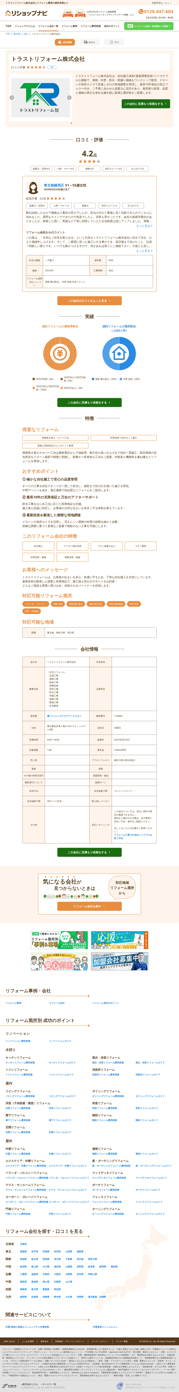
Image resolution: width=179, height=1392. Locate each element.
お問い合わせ (9, 1341)
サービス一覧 (49, 1384)
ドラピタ (50, 1372)
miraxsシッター (42, 1369)
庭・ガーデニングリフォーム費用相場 (111, 1165)
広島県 (57, 1281)
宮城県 (46, 1251)
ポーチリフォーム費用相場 (105, 1189)
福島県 (80, 1251)
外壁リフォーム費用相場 (18, 1153)
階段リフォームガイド (147, 1120)
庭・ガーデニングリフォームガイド (153, 1165)
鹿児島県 (92, 1296)
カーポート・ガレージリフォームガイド (69, 1201)
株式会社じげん (30, 1384)
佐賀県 (34, 1296)
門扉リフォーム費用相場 (18, 1213)
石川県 (46, 1266)
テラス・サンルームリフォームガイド (68, 1189)
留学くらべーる (92, 1357)
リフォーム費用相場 (91, 26)
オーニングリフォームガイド (150, 1213)
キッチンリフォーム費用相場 (20, 1062)
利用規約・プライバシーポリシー (70, 1341)
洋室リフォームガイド (60, 1108)
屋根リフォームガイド (147, 1153)
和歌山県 (92, 1274)
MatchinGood (122, 1363)
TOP (8, 26)
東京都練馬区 (54, 185)
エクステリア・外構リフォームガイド (68, 1165)
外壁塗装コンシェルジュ (105, 1326)
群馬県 (46, 1259)
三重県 (23, 1274)
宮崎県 (80, 1296)
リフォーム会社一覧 (48, 26)
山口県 (68, 1281)
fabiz (26, 1360)
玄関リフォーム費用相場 (18, 1132)
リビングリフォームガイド (62, 1096)
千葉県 (68, 1259)
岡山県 (46, 1281)
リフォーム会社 (57, 1002)
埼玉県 (57, 1259)
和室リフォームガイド (147, 1108)
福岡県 (23, 1296)
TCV (120, 1352)
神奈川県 (92, 1259)
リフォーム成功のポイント (105, 1002)
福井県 (57, 1266)
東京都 (16, 33)
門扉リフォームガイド (60, 1213)
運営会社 (44, 1341)
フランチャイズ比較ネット (52, 1357)
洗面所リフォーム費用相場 (105, 1074)
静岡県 (102, 1266)
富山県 (34, 1266)
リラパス (57, 1375)
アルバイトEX (19, 1349)
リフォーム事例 (69, 26)
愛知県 (114, 1266)
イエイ (22, 1375)
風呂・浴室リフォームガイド (150, 1062)
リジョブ (127, 1360)
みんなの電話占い (82, 1360)
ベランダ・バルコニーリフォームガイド (69, 1177)
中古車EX (96, 1352)
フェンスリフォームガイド (149, 1201)
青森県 (23, 1251)
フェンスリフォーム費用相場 (106, 1201)
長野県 (80, 1266)
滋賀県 (34, 1274)
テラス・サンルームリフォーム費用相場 (26, 1189)
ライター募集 (122, 1341)
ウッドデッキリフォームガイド (151, 1177)
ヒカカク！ (95, 1375)
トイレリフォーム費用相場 (19, 1074)
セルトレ (145, 1352)
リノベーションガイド (60, 1040)
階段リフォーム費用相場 (104, 1120)
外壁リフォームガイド (60, 1153)
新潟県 (23, 1266)
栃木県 (34, 1259)
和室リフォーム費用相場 (104, 1108)
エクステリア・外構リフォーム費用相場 (26, 1165)
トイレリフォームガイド (61, 1074)
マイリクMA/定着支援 (74, 1366)
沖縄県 (102, 1296)
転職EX (49, 1349)
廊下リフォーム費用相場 (18, 1120)
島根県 (34, 1281)
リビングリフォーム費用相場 (20, 1096)
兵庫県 (68, 1274)
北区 (25, 33)
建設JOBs (90, 1369)
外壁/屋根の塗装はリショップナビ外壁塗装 (27, 1326)
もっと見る (143, 226)
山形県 (68, 1251)
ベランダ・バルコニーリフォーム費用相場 (27, 1177)
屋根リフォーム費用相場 (104, 1153)
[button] (148, 26)
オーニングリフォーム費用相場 (108, 1213)
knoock (73, 1349)
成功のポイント (112, 26)
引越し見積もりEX (133, 1349)
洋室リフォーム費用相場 (18, 1108)
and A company (85, 1372)
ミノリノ (58, 1352)
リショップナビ (58, 1355)
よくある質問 (28, 1341)
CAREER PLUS (66, 1363)
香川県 (34, 1289)
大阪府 (57, 1274)
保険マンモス (130, 1375)
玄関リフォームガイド (60, 1132)
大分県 (68, 1296)
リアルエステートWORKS (122, 1372)
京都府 (46, 1274)
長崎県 (46, 1296)
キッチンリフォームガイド (62, 1062)
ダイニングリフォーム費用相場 (108, 1096)
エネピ (148, 1355)
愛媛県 (46, 1289)
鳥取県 (23, 1281)
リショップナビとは (25, 26)
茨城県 (23, 1259)
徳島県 (23, 1289)
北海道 (23, 1243)
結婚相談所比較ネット (124, 1357)
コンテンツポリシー (100, 1341)
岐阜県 (91, 1266)
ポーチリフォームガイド (148, 1189)
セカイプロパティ (139, 1369)
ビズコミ (126, 1366)
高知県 (57, 1289)
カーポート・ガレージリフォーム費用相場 (27, 1201)
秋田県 (57, 1251)
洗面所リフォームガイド (148, 1074)
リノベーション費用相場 (18, 1040)
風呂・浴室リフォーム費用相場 (108, 1062)
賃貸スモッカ (100, 1349)
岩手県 (34, 1251)
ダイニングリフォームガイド (150, 1096)
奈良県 (80, 1274)
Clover (55, 1360)
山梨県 (68, 1266)
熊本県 (57, 1296)
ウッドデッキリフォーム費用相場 (109, 1177)
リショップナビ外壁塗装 (103, 1355)
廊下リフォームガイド (60, 1120)
